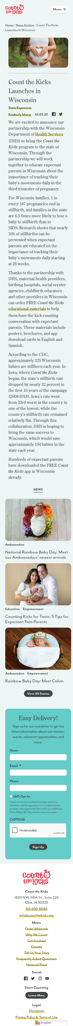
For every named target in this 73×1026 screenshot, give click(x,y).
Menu (57, 9)
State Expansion (20, 108)
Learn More (36, 995)
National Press (36, 965)
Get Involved (36, 941)
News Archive (25, 25)
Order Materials (36, 929)
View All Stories (38, 693)
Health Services (49, 134)
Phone (14, 781)
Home (9, 25)
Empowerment (33, 609)
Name (14, 750)
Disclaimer (36, 1011)
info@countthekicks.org (36, 915)
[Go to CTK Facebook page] (26, 979)
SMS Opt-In (21, 796)
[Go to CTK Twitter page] (33, 979)
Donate (36, 947)
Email (15, 766)
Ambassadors (14, 544)
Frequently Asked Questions (36, 959)
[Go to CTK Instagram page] (40, 979)
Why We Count (36, 935)
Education (12, 609)
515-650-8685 (36, 909)
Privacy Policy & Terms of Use (37, 1017)
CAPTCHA (17, 819)
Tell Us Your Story (36, 953)
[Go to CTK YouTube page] (47, 979)
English (45, 1022)
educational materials (27, 308)
